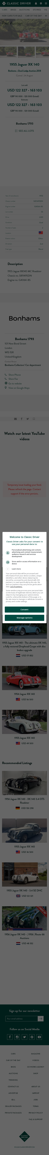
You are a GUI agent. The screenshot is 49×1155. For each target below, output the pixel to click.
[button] (24, 569)
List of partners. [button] (16, 586)
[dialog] (24, 577)
